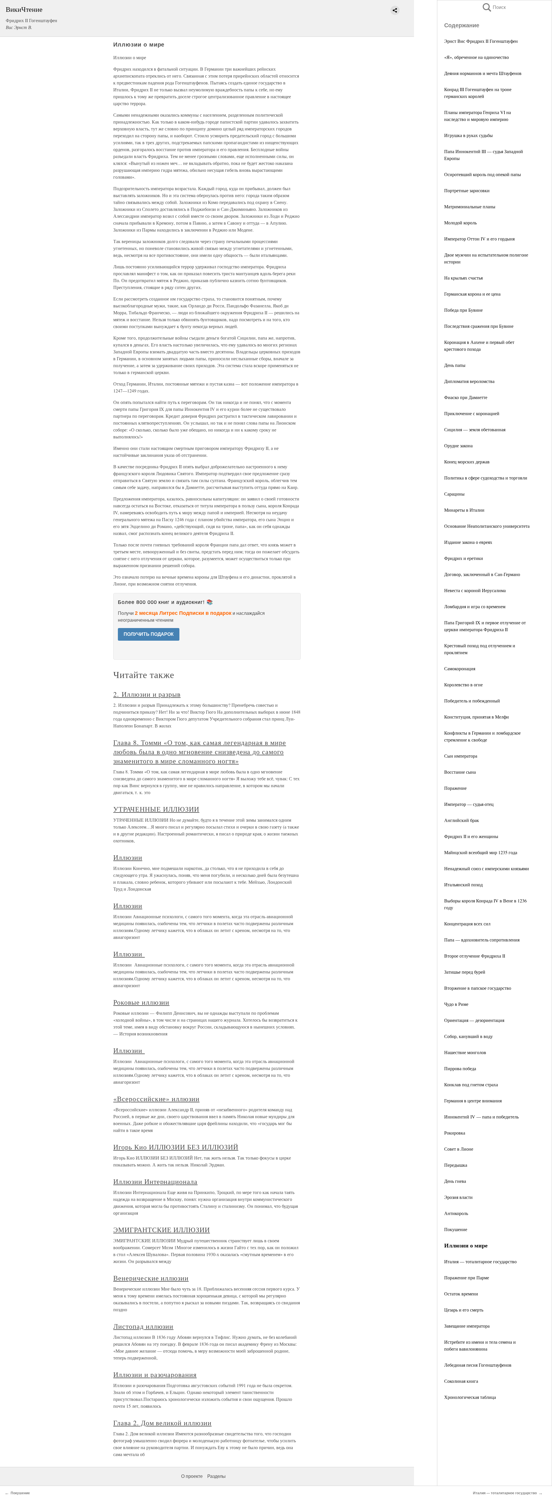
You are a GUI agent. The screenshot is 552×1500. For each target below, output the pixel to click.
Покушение (455, 1229)
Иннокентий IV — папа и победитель (481, 1117)
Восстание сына (460, 772)
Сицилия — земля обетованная (474, 429)
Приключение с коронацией (471, 413)
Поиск (493, 7)
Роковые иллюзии (141, 1002)
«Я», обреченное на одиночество (476, 57)
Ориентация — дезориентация (474, 1020)
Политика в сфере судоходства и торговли (485, 478)
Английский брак (461, 820)
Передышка (455, 1165)
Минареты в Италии (464, 510)
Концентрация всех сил (467, 924)
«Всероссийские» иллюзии (156, 1098)
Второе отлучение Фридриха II (474, 956)
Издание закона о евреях (468, 542)
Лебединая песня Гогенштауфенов (477, 1365)
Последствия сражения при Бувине (478, 326)
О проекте (192, 1476)
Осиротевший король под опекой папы (482, 174)
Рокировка (454, 1133)
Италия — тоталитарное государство (480, 1261)
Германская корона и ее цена (472, 294)
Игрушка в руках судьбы (468, 135)
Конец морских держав (467, 462)
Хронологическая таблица (470, 1397)
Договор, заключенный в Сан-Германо (482, 574)
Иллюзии (127, 857)
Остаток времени (461, 1294)
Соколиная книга (461, 1381)
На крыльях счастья (463, 278)
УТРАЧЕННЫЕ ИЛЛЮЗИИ (156, 809)
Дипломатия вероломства (469, 381)
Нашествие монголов (465, 1052)
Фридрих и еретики (463, 558)
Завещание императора (467, 1326)
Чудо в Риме (456, 1004)
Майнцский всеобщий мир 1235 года (480, 852)
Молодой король (460, 222)
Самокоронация (459, 668)
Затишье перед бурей (464, 972)
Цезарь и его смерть (463, 1310)
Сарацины (454, 494)
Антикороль (456, 1213)
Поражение (455, 788)
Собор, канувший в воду (468, 1036)
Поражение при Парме (466, 1277)
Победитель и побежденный (472, 701)
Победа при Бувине (463, 310)
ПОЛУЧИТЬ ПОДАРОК (149, 634)
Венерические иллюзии (151, 1278)
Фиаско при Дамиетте (465, 397)
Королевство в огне (463, 684)
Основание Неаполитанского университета (487, 526)
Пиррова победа (460, 1068)
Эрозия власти (458, 1197)
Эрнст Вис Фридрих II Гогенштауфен (481, 41)
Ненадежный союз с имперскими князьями (486, 868)
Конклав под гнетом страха (471, 1084)
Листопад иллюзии (143, 1326)
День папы (454, 365)
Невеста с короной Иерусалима (475, 590)
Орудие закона (458, 445)
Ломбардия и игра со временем (474, 606)
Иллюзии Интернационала (155, 1181)
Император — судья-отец (469, 804)
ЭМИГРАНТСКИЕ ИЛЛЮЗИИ (161, 1229)
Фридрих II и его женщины (471, 836)
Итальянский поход (463, 884)
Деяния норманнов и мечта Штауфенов (483, 73)
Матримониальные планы (469, 206)
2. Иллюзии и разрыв (147, 694)
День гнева (455, 1181)
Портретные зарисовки (467, 190)
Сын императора (460, 756)
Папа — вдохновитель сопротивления (482, 940)
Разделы (216, 1476)
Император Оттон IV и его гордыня (479, 239)
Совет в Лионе (458, 1149)
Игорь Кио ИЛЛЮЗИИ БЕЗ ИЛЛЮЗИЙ (175, 1147)
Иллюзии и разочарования (155, 1374)
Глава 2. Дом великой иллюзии (162, 1422)
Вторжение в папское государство (477, 988)
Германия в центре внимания (473, 1100)
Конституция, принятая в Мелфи (476, 717)
